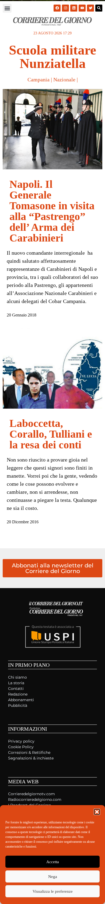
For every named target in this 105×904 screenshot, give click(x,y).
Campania (38, 79)
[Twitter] (90, 8)
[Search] (98, 8)
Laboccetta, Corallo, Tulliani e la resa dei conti (50, 434)
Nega (52, 876)
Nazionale (64, 79)
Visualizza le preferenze (53, 891)
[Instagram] (65, 8)
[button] (97, 812)
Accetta (52, 862)
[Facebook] (57, 8)
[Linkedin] (73, 8)
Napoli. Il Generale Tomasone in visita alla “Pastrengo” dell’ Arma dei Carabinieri (51, 211)
